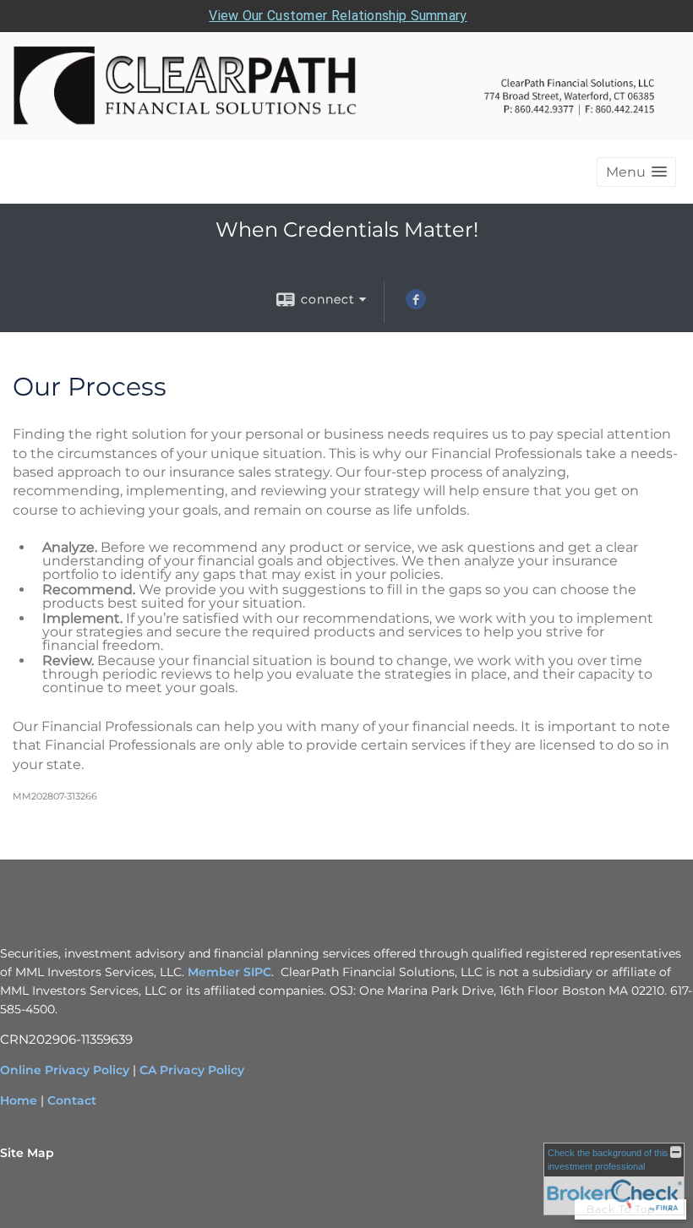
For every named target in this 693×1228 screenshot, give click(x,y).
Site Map (27, 1152)
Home (18, 1100)
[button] (636, 172)
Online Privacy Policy (64, 1070)
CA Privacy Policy (191, 1070)
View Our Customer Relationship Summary (338, 16)
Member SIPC (229, 972)
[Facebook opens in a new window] (416, 305)
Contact (71, 1100)
